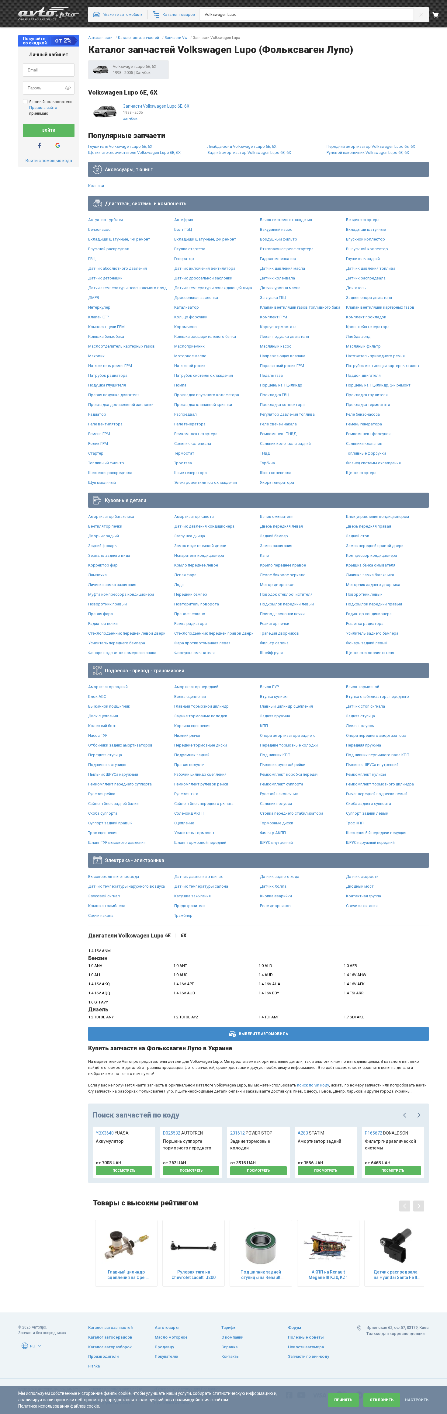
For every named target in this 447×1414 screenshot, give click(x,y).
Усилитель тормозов (194, 832)
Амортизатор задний (108, 686)
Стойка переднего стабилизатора (291, 813)
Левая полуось (360, 725)
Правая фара (100, 614)
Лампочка (97, 575)
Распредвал (185, 414)
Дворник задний (103, 536)
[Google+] (58, 145)
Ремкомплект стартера (195, 433)
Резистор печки (274, 623)
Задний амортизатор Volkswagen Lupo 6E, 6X (249, 152)
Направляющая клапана (282, 356)
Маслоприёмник (189, 346)
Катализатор (186, 307)
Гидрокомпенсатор (278, 258)
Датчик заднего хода (279, 876)
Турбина (267, 463)
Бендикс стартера (362, 219)
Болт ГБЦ (183, 229)
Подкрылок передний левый (287, 604)
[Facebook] (39, 145)
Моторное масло (190, 356)
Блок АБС (97, 696)
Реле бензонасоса (363, 414)
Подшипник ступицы (107, 764)
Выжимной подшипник (109, 706)
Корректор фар (103, 565)
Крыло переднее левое (196, 565)
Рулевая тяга (186, 794)
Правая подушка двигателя (114, 395)
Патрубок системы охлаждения (203, 375)
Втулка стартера (189, 249)
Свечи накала (100, 915)
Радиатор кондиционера (369, 614)
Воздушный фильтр (278, 239)
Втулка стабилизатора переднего (377, 696)
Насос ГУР (97, 735)
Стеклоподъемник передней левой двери (126, 633)
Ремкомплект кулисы (366, 774)
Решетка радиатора (364, 623)
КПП (264, 725)
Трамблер (183, 915)
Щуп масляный (102, 482)
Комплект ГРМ (273, 317)
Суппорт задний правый (110, 823)
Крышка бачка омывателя (370, 565)
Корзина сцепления (192, 725)
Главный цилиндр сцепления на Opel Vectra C (126, 1275)
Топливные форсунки (366, 453)
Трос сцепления (102, 832)
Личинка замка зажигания (112, 584)
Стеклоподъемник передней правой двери (214, 633)
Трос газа (183, 463)
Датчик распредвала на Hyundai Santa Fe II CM (395, 1275)
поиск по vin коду (313, 1085)
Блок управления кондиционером (377, 516)
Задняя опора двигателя (369, 297)
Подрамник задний (192, 755)
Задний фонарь (102, 545)
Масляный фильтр (363, 346)
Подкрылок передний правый (374, 604)
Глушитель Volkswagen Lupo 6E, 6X (120, 146)
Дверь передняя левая (281, 526)
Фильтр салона (274, 643)
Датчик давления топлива (370, 268)
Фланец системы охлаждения (373, 463)
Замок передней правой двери (375, 545)
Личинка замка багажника (370, 575)
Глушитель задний (363, 258)
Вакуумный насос (276, 229)
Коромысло (185, 326)
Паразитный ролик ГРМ (282, 365)
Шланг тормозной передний (200, 842)
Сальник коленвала (192, 443)
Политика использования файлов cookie (58, 1406)
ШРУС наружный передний (370, 842)
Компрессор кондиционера (371, 555)
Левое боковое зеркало (283, 575)
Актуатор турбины (105, 219)
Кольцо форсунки (190, 317)
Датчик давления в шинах (198, 876)
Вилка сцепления (190, 696)
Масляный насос (275, 346)
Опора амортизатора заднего (288, 735)
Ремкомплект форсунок (368, 433)
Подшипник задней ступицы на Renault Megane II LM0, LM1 (261, 1275)
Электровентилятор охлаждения (205, 482)
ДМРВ (93, 297)
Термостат (184, 453)
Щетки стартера (361, 472)
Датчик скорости (362, 876)
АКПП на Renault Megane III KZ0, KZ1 (328, 1275)
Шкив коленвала (275, 472)
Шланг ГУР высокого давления (117, 842)
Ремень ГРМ (99, 433)
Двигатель (356, 288)
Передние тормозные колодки (289, 745)
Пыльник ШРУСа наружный (113, 774)
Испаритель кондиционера (199, 555)
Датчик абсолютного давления (117, 268)
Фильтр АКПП (273, 832)
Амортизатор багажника (111, 516)
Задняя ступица (360, 716)
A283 (311, 1133)
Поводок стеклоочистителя (286, 594)
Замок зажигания (276, 545)
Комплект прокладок (366, 317)
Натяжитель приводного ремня (375, 356)
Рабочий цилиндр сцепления (200, 774)
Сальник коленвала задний (285, 443)
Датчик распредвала (366, 278)
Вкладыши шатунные (366, 229)
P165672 (386, 1133)
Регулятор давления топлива (287, 414)
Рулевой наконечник (279, 794)
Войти (48, 130)
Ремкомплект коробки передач (289, 774)
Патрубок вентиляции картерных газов (382, 365)
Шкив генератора (190, 472)
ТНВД (265, 453)
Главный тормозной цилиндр (201, 706)
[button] (39, 1346)
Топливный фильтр (106, 463)
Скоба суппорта (102, 813)
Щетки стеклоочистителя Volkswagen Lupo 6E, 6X (134, 152)
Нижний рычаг (187, 735)
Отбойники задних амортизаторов (120, 745)
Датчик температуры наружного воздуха (126, 886)
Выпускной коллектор (367, 249)
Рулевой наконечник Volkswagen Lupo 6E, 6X (368, 152)
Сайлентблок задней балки (113, 803)
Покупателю (166, 1356)
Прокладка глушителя (367, 395)
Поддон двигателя (363, 375)
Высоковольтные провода (113, 876)
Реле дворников (275, 905)
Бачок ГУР (269, 686)
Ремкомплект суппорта (281, 784)
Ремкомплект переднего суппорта (120, 784)
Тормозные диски (276, 823)
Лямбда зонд (358, 336)
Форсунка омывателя (194, 652)
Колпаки (96, 185)
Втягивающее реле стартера (287, 249)
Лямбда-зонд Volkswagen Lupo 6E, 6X (241, 146)
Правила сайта (43, 107)
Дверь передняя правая (368, 526)
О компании (232, 1337)
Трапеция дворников (279, 633)
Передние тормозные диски (200, 745)
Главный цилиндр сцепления (286, 706)
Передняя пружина (363, 745)
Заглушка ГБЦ (273, 297)
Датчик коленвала (277, 278)
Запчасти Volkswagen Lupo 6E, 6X (156, 106)
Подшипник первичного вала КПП (377, 755)
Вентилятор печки (105, 526)
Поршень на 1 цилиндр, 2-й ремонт (378, 385)
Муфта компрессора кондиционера (121, 594)
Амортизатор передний (196, 686)
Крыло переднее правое (283, 565)
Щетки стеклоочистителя (370, 652)
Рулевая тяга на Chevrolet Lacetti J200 (194, 1275)
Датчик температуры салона (201, 886)
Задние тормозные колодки (200, 716)
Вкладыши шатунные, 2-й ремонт (205, 239)
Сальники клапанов (364, 443)
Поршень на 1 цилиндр (281, 385)
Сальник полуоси (276, 803)
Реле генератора (190, 424)
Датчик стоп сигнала (365, 706)
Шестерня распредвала (110, 472)
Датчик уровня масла (280, 288)
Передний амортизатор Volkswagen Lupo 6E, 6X (371, 146)
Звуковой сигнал (104, 896)
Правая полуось (189, 764)
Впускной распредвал (108, 249)
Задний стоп (357, 536)
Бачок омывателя (276, 516)
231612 (251, 1133)
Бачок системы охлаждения (286, 219)
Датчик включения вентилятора (204, 268)
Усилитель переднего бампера (116, 643)
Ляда (179, 584)
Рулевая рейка (101, 794)
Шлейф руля (271, 652)
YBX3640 (112, 1133)
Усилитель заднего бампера (372, 633)
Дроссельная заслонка (196, 297)
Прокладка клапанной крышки (203, 404)
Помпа (180, 385)
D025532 (183, 1133)
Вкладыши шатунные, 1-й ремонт (119, 239)
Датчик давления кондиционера (204, 526)
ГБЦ (91, 258)
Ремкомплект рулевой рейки (201, 784)
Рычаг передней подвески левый (376, 794)
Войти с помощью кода (49, 160)
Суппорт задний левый (367, 813)
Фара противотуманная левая (202, 643)
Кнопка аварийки (276, 896)
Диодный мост (360, 886)
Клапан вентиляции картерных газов (380, 307)
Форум (294, 1327)
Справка (229, 1347)
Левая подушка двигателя (284, 336)
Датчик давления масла (282, 268)
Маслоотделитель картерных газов (121, 346)
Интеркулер (99, 307)
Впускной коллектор (365, 239)
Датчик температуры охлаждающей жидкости (215, 288)
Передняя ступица (105, 755)
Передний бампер (190, 594)
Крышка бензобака (106, 336)
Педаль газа (271, 375)
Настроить (416, 1400)
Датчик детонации (105, 278)
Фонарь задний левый (366, 643)
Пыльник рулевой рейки (282, 764)
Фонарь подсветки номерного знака (122, 652)
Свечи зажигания (362, 905)
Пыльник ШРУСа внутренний (372, 764)
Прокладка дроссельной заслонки (121, 404)
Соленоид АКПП (189, 813)
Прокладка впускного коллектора (206, 395)
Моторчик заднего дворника (373, 584)
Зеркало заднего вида (109, 555)
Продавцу (164, 1347)
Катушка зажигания (192, 896)
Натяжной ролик (190, 365)
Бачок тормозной (362, 686)
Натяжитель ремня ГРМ (110, 365)
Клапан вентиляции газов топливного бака (300, 307)
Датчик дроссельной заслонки (203, 278)
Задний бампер (274, 536)
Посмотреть (124, 1171)
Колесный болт (102, 725)
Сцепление (184, 823)
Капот (265, 555)
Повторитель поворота (196, 604)
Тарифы (229, 1327)
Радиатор (97, 414)
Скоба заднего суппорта (368, 803)
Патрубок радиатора (107, 375)
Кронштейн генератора (368, 326)
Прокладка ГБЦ (274, 395)
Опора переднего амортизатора (376, 735)
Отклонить (382, 1400)
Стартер (95, 453)
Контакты (230, 1356)
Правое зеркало (189, 614)
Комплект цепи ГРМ (106, 326)
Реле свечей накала (278, 424)
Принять (343, 1400)
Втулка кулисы (274, 696)
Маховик (96, 356)
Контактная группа (363, 896)
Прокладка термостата (368, 404)
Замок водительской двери (200, 545)
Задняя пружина (275, 716)
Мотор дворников (277, 584)
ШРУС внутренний (276, 842)
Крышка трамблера (106, 905)
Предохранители (190, 905)
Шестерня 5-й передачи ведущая (376, 832)
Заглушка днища (189, 536)
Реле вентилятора (105, 424)
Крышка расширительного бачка (205, 336)
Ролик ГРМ (98, 443)
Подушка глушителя (107, 385)
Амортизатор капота (194, 516)
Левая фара (185, 575)
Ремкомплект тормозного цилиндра (380, 784)
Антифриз (183, 219)
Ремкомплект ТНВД (278, 433)
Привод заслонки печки (282, 614)
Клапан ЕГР (98, 317)
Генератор (184, 258)
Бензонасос (99, 229)
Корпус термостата (278, 326)
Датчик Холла (273, 886)
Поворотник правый (107, 604)
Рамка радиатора (190, 623)
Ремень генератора (364, 424)
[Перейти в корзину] (439, 14)
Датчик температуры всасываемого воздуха (129, 288)
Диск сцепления (103, 716)
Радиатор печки (103, 623)
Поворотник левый (364, 594)
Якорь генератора (277, 482)
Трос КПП (355, 823)
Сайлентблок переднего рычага (204, 803)
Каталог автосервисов (110, 1337)
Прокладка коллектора (282, 404)
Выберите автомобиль (263, 1034)
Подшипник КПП (275, 755)
